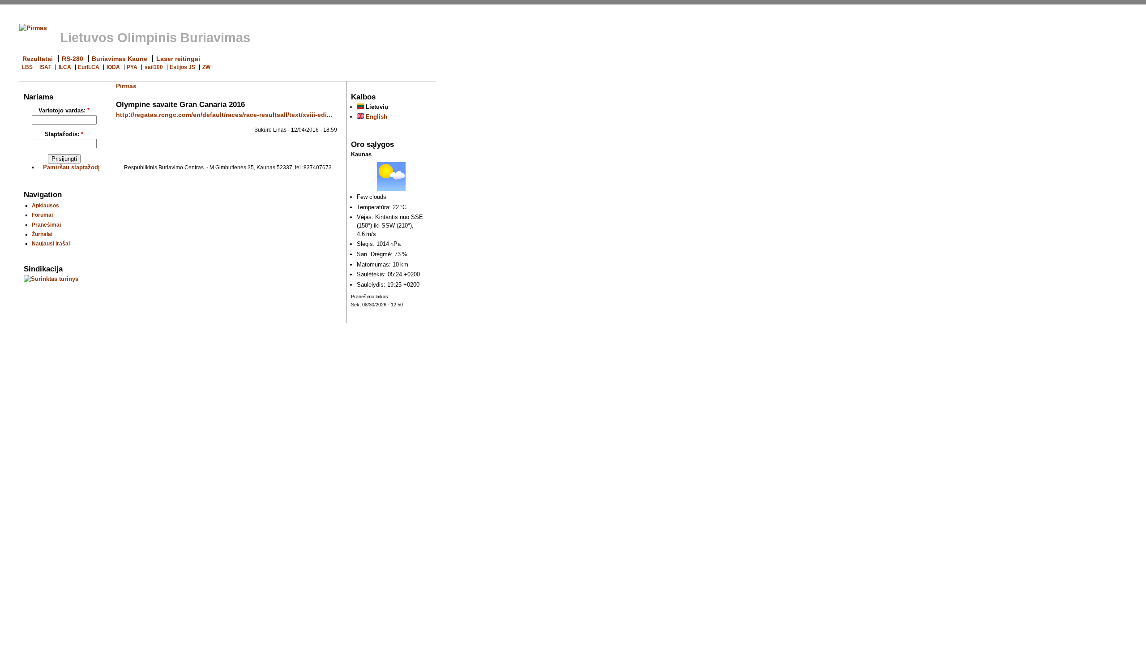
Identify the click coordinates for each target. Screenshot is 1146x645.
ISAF (45, 67)
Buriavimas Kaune (119, 58)
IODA (113, 67)
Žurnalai (42, 234)
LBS (27, 67)
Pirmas (126, 86)
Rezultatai (37, 58)
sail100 (154, 67)
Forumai (42, 215)
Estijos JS (182, 67)
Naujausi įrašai (51, 243)
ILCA (65, 67)
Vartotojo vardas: (64, 110)
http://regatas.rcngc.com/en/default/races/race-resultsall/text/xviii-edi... (224, 114)
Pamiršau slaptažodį (71, 167)
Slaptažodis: (64, 134)
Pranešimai (46, 225)
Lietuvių (376, 106)
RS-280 (72, 58)
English (375, 116)
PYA (132, 67)
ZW (206, 67)
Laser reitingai (178, 58)
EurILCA (88, 67)
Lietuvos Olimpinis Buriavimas (155, 37)
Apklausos (45, 205)
